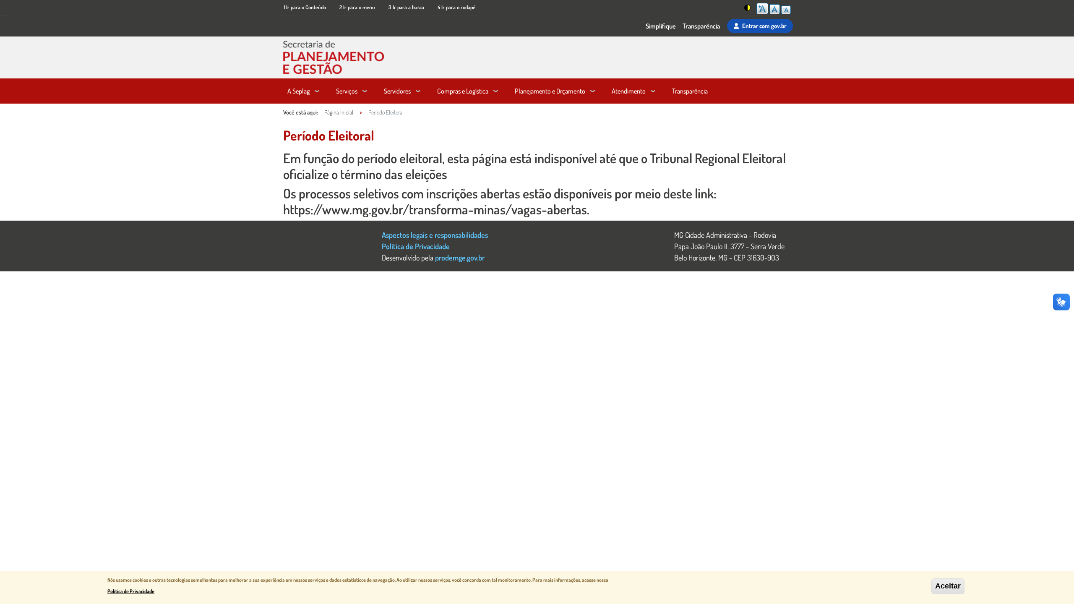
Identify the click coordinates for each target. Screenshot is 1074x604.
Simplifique (661, 26)
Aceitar (948, 586)
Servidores (397, 91)
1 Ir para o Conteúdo (305, 7)
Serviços (346, 91)
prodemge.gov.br (460, 257)
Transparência (701, 26)
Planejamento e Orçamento (550, 91)
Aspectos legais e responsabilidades (435, 235)
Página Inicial (338, 112)
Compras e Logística (462, 91)
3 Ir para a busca (406, 7)
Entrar (764, 25)
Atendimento (629, 91)
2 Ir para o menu (357, 7)
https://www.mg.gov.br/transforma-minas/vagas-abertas (435, 209)
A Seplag (298, 91)
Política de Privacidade (416, 246)
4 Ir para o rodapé (456, 7)
